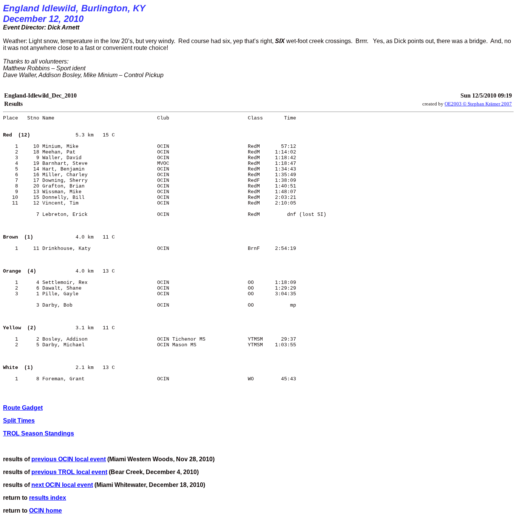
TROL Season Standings (38, 433)
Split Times (19, 420)
